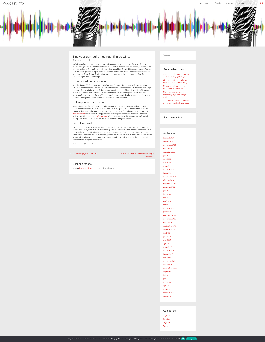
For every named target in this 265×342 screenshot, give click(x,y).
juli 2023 (166, 233)
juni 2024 (167, 194)
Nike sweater (102, 116)
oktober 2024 (168, 180)
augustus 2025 (169, 152)
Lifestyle (217, 3)
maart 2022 (168, 289)
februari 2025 (168, 170)
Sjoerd (93, 60)
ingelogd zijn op (85, 168)
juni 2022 (167, 279)
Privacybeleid (191, 339)
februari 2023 (168, 251)
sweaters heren (79, 114)
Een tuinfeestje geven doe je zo (83, 153)
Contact (253, 3)
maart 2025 (167, 166)
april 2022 (167, 286)
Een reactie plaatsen (93, 144)
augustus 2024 (169, 187)
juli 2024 (166, 191)
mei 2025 (167, 162)
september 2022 (170, 268)
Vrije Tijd (229, 3)
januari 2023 (168, 254)
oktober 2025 (168, 148)
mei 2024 (167, 198)
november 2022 (169, 261)
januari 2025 (168, 173)
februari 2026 (168, 138)
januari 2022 (168, 296)
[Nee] (262, 339)
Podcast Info (13, 3)
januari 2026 (168, 141)
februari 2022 (168, 293)
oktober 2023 (168, 222)
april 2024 (167, 201)
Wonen (241, 3)
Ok (183, 339)
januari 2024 (168, 212)
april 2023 (167, 243)
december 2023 (169, 215)
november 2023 (169, 219)
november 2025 (169, 145)
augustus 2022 (169, 272)
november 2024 (169, 177)
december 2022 (169, 258)
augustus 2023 (169, 229)
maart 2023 (167, 247)
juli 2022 (166, 275)
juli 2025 (166, 155)
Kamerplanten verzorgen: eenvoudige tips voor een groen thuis (176, 94)
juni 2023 (167, 236)
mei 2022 (167, 282)
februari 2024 (168, 208)
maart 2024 (167, 205)
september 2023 (169, 226)
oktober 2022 (168, 265)
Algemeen (204, 3)
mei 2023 (167, 240)
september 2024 (170, 184)
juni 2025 (167, 159)
